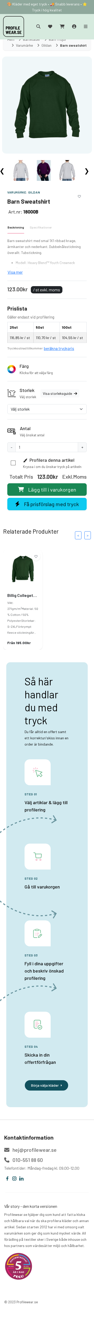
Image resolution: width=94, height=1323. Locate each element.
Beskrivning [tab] (16, 227)
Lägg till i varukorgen (52, 489)
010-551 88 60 (27, 1160)
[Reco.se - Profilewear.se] (18, 1266)
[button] (47, 369)
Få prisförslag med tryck (51, 504)
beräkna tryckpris (59, 348)
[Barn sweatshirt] (47, 104)
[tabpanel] (47, 256)
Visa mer (15, 272)
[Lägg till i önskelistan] (79, 196)
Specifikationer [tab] (41, 227)
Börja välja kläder (45, 1085)
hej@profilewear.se (34, 1150)
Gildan (34, 192)
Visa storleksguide (58, 393)
